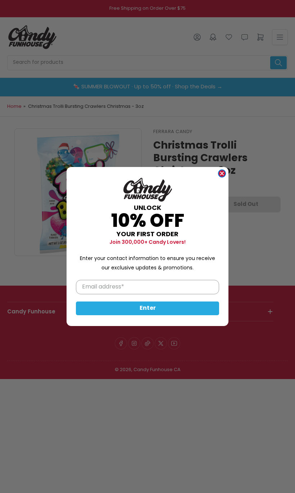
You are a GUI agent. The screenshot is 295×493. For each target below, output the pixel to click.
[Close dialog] (222, 173)
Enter (148, 308)
